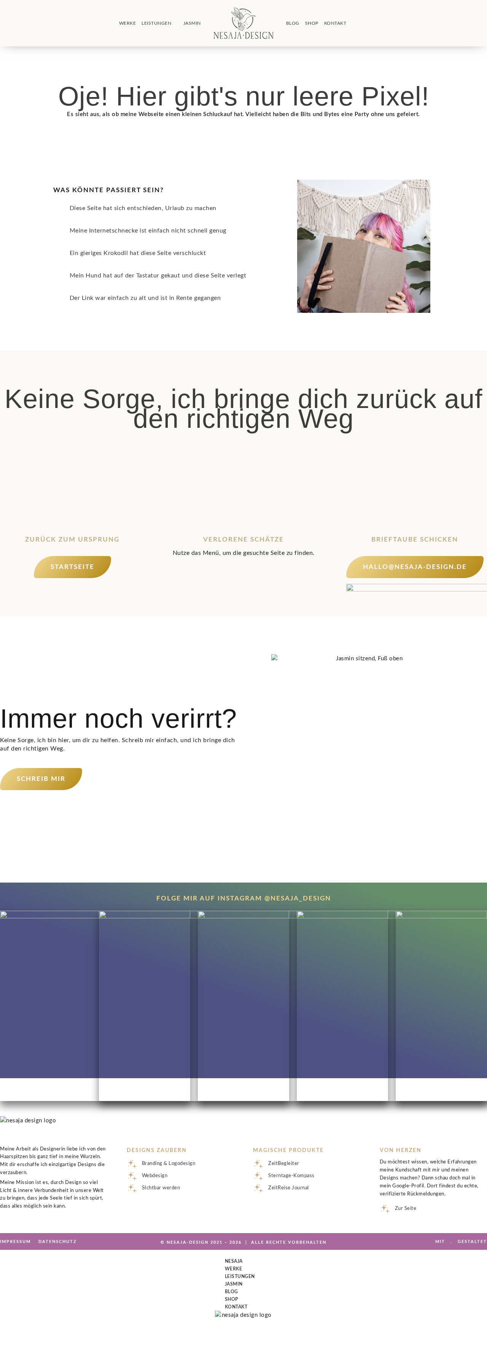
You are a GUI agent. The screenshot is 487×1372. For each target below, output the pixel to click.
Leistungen (156, 23)
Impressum (15, 1242)
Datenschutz (57, 1242)
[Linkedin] (61, 22)
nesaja (234, 1261)
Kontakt (335, 23)
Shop (311, 23)
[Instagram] (10, 22)
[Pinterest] (40, 22)
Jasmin (192, 23)
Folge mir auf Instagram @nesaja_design (243, 898)
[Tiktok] (51, 22)
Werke (127, 23)
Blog (292, 23)
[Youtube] (30, 22)
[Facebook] (20, 22)
